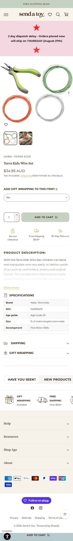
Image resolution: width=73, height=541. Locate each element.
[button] (6, 14)
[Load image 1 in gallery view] (10, 138)
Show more (11, 287)
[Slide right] (69, 93)
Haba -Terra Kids (17, 156)
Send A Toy (29, 525)
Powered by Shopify (48, 525)
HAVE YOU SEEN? (22, 379)
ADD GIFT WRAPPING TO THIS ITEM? (29, 189)
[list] (36, 400)
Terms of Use (55, 517)
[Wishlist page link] (50, 15)
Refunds (26, 517)
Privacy (14, 517)
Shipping (26, 175)
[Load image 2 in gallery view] (26, 138)
